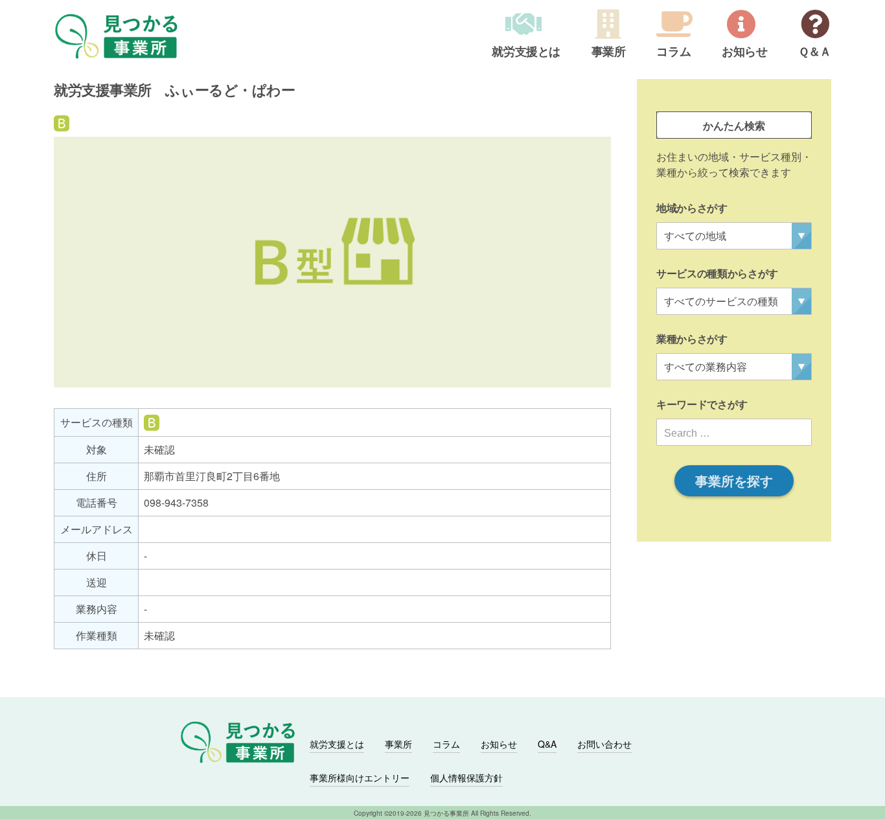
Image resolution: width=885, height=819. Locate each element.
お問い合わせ (604, 743)
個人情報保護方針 (466, 777)
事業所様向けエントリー (359, 777)
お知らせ (745, 52)
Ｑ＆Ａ (814, 52)
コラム (673, 52)
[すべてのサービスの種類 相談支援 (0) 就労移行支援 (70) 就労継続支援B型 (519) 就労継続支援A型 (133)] (734, 301)
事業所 (609, 52)
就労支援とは (526, 52)
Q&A (547, 743)
